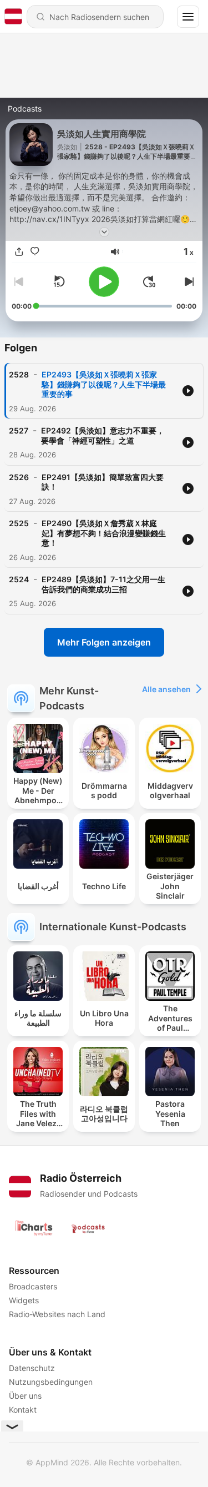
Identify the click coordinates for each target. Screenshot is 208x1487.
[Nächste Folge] (187, 281)
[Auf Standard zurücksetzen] (59, 281)
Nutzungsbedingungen (51, 1382)
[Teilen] (19, 252)
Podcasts (25, 108)
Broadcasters (33, 1286)
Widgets (24, 1300)
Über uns (25, 1395)
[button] (115, 252)
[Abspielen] (104, 281)
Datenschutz (32, 1368)
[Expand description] (104, 232)
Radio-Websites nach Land (57, 1314)
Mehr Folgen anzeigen (104, 642)
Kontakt (23, 1409)
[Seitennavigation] (188, 17)
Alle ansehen (166, 689)
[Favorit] (35, 252)
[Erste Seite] (149, 281)
